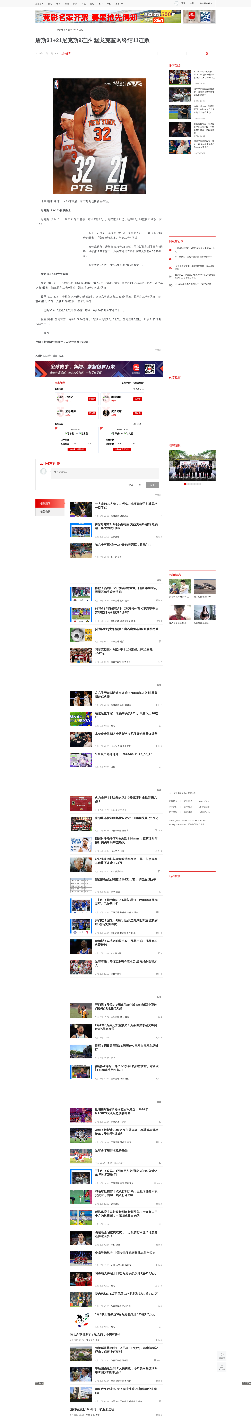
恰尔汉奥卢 (125, 933)
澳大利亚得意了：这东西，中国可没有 (95, 1334)
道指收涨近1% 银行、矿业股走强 (92, 1409)
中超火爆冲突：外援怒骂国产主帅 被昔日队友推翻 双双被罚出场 (204, 109)
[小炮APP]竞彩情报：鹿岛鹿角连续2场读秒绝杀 (126, 629)
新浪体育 (61, 29)
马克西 (118, 953)
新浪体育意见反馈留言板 (184, 793)
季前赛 (123, 1142)
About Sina (204, 801)
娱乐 (75, 3)
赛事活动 (115, 1122)
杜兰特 (128, 705)
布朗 (122, 1078)
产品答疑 (173, 812)
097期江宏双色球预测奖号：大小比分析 (193, 284)
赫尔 (122, 1017)
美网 (129, 1381)
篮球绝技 (115, 516)
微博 (172, 53)
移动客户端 (205, 3)
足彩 (113, 726)
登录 (131, 484)
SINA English (205, 812)
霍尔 (136, 912)
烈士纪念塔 (116, 557)
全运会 (114, 810)
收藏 (162, 53)
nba (113, 746)
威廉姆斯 (124, 516)
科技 (84, 3)
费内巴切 (126, 1306)
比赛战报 (115, 1204)
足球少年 (120, 1163)
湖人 (117, 746)
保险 (118, 1245)
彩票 (118, 892)
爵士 (55, 355)
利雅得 (132, 621)
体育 (58, 3)
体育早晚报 (116, 662)
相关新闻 (45, 503)
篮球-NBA (72, 29)
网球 (113, 1381)
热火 (117, 851)
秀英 (122, 641)
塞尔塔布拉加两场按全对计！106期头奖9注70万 (127, 818)
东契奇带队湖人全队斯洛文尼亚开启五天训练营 (126, 733)
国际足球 (115, 537)
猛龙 (61, 355)
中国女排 (120, 1265)
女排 (113, 1265)
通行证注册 (204, 807)
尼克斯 (47, 355)
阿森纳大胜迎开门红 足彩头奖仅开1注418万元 (125, 1273)
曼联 (127, 1017)
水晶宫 (130, 912)
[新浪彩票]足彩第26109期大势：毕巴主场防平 (125, 879)
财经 (67, 3)
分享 (191, 53)
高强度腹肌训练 (201, 623)
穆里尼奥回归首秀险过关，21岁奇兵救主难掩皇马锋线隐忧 (204, 92)
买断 (122, 851)
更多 (117, 3)
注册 (192, 3)
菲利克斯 (124, 621)
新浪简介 (173, 801)
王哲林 (123, 1122)
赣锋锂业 (133, 1401)
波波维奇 (119, 871)
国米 (133, 933)
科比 (122, 705)
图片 (100, 3)
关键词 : (39, 355)
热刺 (122, 600)
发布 (152, 484)
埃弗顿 (123, 912)
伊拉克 (128, 1265)
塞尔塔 (125, 830)
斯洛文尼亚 (125, 746)
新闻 (50, 3)
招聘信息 (188, 807)
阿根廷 (125, 1360)
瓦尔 (127, 600)
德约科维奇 (121, 1381)
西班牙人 (129, 1183)
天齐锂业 (124, 1401)
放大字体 (152, 53)
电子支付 (115, 1401)
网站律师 (188, 812)
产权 (113, 1245)
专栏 (109, 3)
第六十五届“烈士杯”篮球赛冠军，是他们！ (123, 544)
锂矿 (140, 1401)
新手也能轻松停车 (202, 596)
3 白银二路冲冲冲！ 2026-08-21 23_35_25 (123, 754)
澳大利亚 (90, 1340)
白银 (113, 767)
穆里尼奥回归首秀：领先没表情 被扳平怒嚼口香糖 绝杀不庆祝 (204, 144)
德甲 (113, 892)
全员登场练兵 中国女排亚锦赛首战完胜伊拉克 (125, 1252)
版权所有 (200, 824)
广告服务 (188, 801)
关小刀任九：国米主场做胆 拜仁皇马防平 (193, 257)
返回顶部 (221, 1378)
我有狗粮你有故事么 (179, 596)
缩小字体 (143, 53)
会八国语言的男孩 (178, 623)
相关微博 (45, 511)
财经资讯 (90, 1415)
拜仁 (127, 1078)
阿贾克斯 (126, 662)
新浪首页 (39, 3)
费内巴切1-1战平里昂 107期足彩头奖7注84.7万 (126, 1293)
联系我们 (173, 807)
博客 (92, 3)
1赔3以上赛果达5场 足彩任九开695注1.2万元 (125, 1314)
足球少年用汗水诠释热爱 (111, 1150)
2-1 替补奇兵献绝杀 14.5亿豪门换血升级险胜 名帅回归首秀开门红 (204, 74)
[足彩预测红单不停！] (108, 17)
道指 (97, 1415)
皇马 (129, 1142)
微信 (182, 53)
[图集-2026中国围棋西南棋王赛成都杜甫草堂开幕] (192, 465)
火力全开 (122, 810)
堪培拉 (98, 1340)
